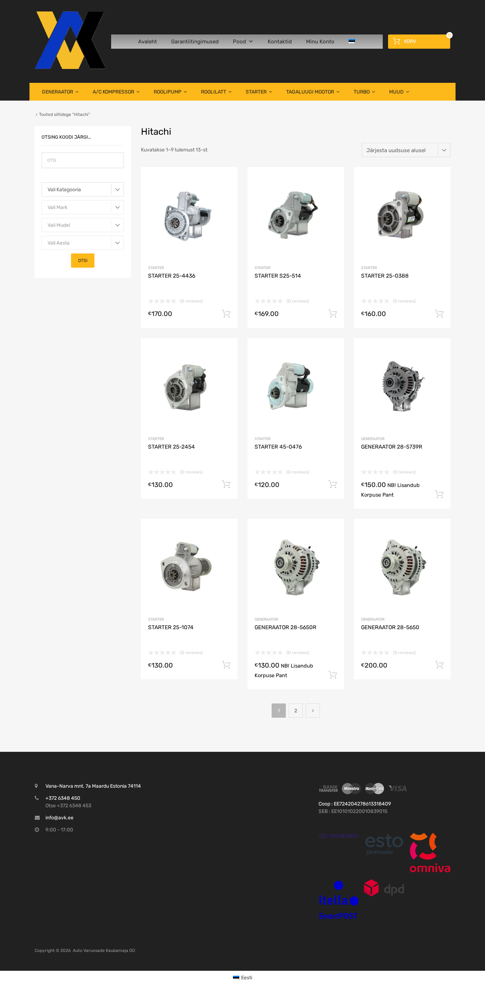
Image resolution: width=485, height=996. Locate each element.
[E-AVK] (70, 67)
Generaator (57, 92)
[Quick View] (338, 836)
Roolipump (167, 92)
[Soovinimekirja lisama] (226, 180)
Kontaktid (280, 41)
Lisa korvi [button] (226, 313)
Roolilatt (213, 92)
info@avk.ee (59, 818)
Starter (256, 92)
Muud (396, 92)
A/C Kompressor (113, 92)
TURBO (362, 92)
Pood (239, 41)
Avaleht (147, 41)
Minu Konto (320, 41)
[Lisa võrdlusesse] (226, 192)
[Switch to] (353, 41)
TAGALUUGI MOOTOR (310, 92)
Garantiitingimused (195, 41)
